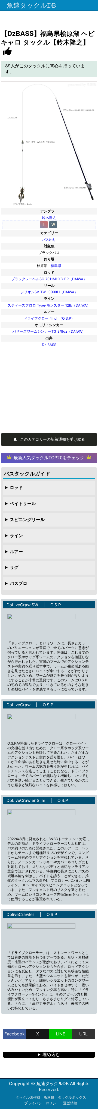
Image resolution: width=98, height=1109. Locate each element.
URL (83, 1033)
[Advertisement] (49, 388)
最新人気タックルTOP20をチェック (49, 457)
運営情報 (70, 1103)
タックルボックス (72, 1097)
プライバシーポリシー (42, 1103)
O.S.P (55, 604)
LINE (60, 1033)
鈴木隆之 (49, 218)
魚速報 (49, 1097)
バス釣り (49, 240)
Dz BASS (49, 345)
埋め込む (51, 1054)
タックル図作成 (28, 1097)
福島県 (56, 266)
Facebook (14, 1033)
